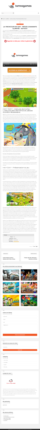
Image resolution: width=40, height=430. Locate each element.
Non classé (5, 366)
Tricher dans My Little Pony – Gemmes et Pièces (30, 258)
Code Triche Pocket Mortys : (10, 304)
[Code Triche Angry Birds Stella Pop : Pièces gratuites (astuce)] (29, 300)
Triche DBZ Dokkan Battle (7, 419)
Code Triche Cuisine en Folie (27, 291)
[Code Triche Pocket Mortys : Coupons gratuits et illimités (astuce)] (11, 300)
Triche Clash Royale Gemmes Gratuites (9, 417)
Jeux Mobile (7, 18)
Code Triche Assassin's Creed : (10, 279)
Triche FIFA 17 (5, 420)
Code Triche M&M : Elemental (28, 279)
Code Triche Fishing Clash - (9, 291)
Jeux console (6, 360)
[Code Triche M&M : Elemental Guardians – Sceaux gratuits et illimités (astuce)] (29, 274)
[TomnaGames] (20, 5)
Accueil (4, 18)
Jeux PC (22, 24)
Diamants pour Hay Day (27, 75)
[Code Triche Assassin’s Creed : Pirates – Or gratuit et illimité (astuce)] (11, 274)
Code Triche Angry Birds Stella (28, 304)
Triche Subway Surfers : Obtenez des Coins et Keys (9, 258)
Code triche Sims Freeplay (7, 418)
